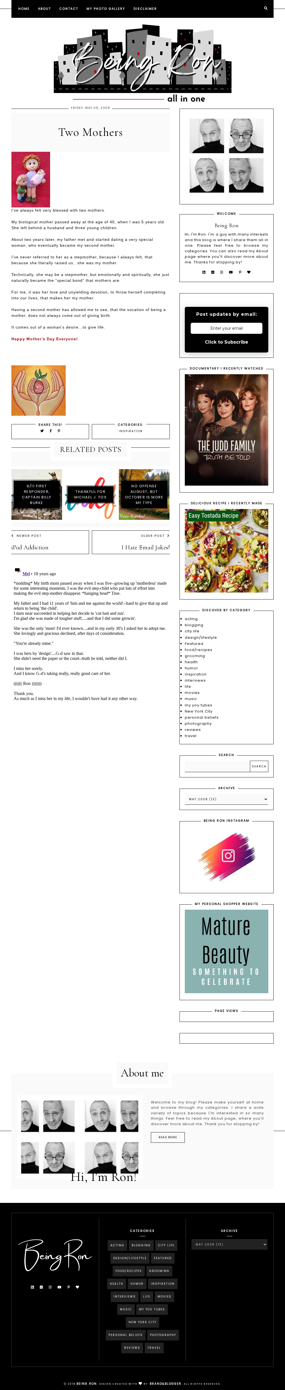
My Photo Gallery (106, 8)
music (191, 698)
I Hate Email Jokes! (146, 547)
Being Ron (87, 1384)
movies (192, 692)
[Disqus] (90, 633)
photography (198, 723)
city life (192, 631)
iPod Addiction (30, 547)
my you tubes (198, 705)
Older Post (152, 536)
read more (168, 1137)
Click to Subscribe (226, 342)
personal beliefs (202, 717)
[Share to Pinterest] (59, 431)
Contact (68, 8)
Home (24, 8)
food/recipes (198, 649)
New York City (199, 711)
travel (191, 735)
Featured (194, 643)
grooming (195, 656)
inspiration (131, 431)
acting (191, 618)
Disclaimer (145, 8)
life (188, 686)
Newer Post (29, 536)
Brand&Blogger (165, 1384)
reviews (193, 729)
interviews (195, 680)
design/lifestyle (201, 637)
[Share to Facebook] (51, 431)
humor (191, 668)
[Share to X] (42, 431)
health (191, 662)
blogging (194, 625)
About (44, 8)
